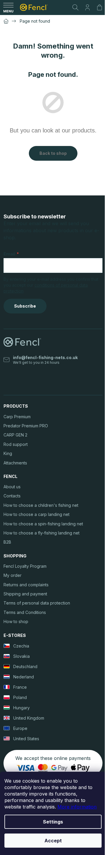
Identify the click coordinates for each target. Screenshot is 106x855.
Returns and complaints (26, 584)
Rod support (16, 444)
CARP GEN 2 (15, 434)
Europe (20, 728)
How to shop (16, 621)
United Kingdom (28, 717)
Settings (53, 822)
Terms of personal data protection (37, 602)
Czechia (21, 645)
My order (12, 575)
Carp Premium (17, 416)
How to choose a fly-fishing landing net (42, 532)
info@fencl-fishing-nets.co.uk (45, 357)
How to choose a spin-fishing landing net (43, 523)
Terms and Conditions (25, 612)
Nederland (23, 676)
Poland (20, 697)
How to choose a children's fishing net (41, 505)
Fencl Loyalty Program (25, 566)
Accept (53, 841)
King (8, 453)
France (20, 687)
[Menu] (8, 7)
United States (26, 738)
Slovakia (21, 656)
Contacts (12, 495)
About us (12, 486)
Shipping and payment (25, 593)
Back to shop (53, 153)
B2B (7, 541)
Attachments (15, 462)
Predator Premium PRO (26, 425)
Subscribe (25, 305)
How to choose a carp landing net (36, 514)
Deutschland (25, 666)
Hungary (21, 707)
